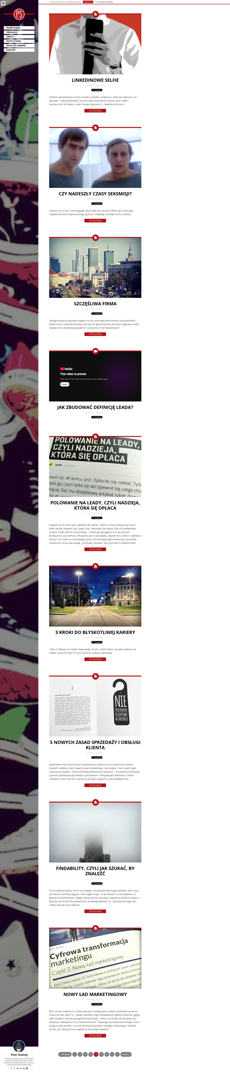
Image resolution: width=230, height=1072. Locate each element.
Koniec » (126, 1054)
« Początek (65, 1054)
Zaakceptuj (88, 2)
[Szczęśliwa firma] (95, 297)
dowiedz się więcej (106, 2)
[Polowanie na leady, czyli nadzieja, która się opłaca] (95, 496)
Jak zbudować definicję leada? (95, 407)
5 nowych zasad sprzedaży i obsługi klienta (95, 745)
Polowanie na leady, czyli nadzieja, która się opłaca (95, 505)
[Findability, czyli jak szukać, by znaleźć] (95, 862)
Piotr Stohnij (13, 41)
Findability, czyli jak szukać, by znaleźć (95, 871)
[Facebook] (14, 1068)
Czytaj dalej (95, 110)
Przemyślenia (13, 28)
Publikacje (11, 32)
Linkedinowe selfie (95, 80)
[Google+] (11, 1068)
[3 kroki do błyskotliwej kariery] (95, 626)
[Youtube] (23, 1068)
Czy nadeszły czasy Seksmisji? (95, 193)
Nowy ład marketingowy (95, 994)
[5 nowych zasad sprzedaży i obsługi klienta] (95, 736)
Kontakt (11, 50)
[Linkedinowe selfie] (95, 74)
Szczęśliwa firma (95, 303)
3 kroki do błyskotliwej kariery (95, 632)
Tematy (10, 36)
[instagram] (27, 1068)
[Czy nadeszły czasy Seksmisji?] (95, 187)
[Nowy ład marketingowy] (95, 988)
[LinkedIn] (20, 1068)
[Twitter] (17, 1068)
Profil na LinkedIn (16, 45)
